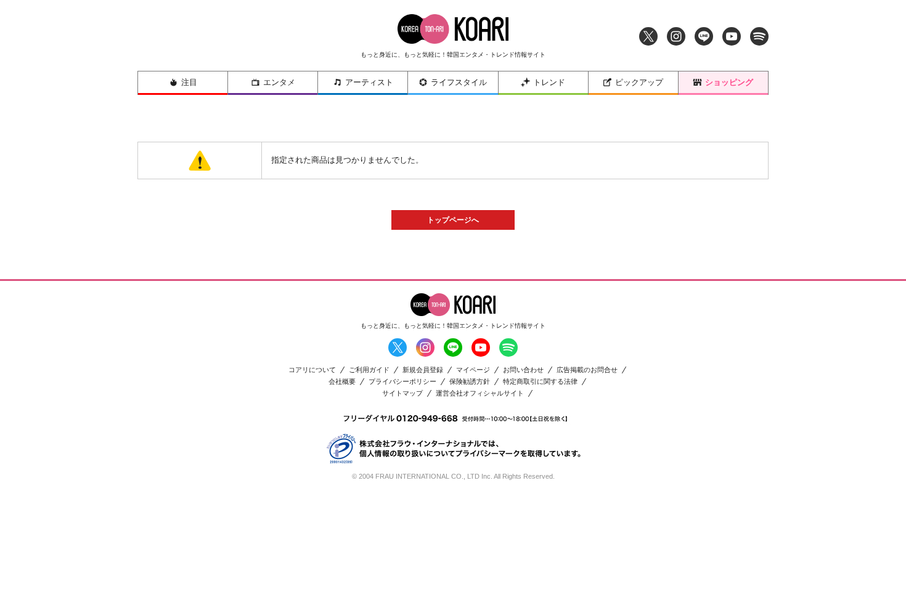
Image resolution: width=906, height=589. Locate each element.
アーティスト (369, 82)
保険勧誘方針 (469, 381)
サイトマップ (402, 393)
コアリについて (312, 370)
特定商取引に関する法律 (540, 381)
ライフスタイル (459, 82)
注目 (189, 82)
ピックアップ (639, 82)
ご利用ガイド (369, 370)
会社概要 (342, 381)
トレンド (549, 82)
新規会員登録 (422, 370)
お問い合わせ (523, 370)
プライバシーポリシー (402, 381)
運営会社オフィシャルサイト (480, 393)
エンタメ (279, 82)
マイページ (473, 370)
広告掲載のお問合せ (587, 370)
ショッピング (729, 82)
